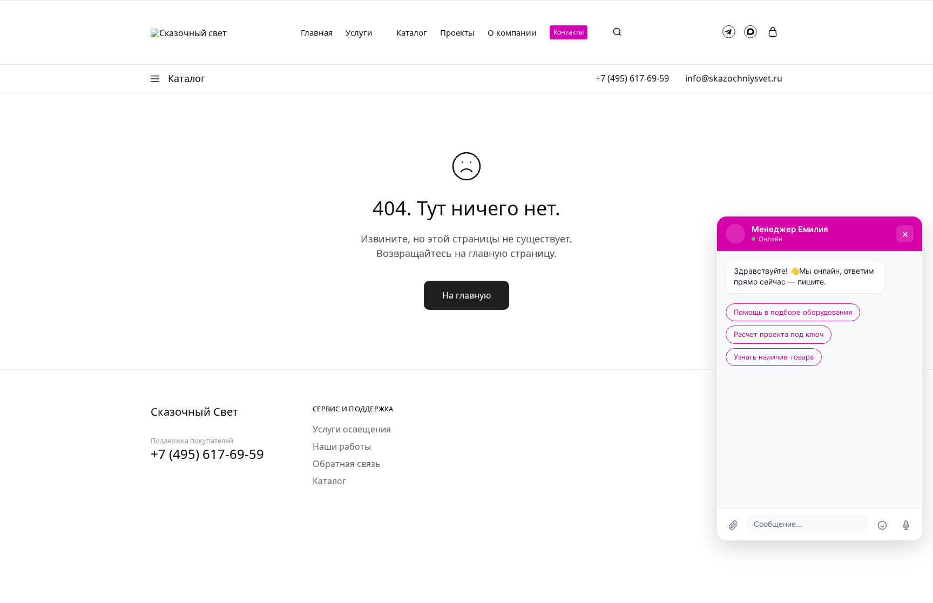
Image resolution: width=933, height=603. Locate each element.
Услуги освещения (352, 429)
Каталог (411, 33)
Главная (317, 33)
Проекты (457, 33)
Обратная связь (347, 464)
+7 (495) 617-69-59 (632, 78)
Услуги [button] (359, 33)
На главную (466, 295)
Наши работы (342, 446)
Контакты (568, 32)
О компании (512, 33)
